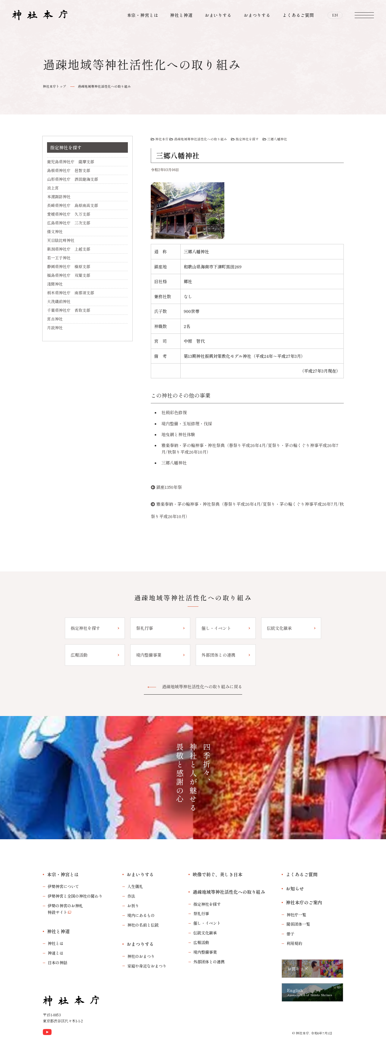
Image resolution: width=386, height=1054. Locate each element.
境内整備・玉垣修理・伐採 (186, 424)
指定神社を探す (247, 139)
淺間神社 (55, 284)
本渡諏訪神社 (59, 196)
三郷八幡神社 (277, 139)
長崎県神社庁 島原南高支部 (72, 205)
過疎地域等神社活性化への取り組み (104, 86)
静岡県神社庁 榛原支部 (68, 266)
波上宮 (53, 188)
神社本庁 (162, 139)
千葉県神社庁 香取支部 (68, 310)
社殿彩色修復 (174, 412)
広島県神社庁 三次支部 (68, 223)
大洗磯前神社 (59, 301)
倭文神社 (55, 231)
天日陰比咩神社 (60, 240)
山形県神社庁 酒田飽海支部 (72, 179)
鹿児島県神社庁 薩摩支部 (70, 161)
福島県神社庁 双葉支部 (68, 275)
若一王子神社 (59, 258)
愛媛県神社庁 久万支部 (68, 214)
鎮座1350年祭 (169, 487)
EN (335, 15)
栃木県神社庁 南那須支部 (70, 293)
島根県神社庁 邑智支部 (68, 170)
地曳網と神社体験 (178, 434)
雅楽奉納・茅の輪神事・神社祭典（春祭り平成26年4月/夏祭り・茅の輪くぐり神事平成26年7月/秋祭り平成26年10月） (247, 510)
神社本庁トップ (54, 86)
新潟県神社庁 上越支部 (68, 249)
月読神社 (55, 327)
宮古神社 (55, 319)
